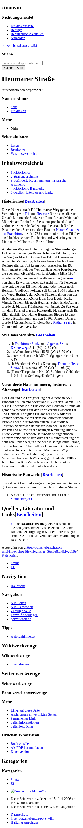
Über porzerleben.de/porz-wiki (32, 818)
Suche (7, 54)
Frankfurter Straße (27, 344)
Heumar (43, 214)
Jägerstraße (55, 344)
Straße (15, 563)
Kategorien (9, 555)
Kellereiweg (19, 348)
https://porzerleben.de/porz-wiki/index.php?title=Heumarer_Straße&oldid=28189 (39, 549)
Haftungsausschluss (24, 822)
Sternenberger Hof (24, 499)
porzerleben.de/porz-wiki (19, 45)
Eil (27, 214)
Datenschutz (19, 814)
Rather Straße (62, 322)
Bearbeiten (34, 201)
